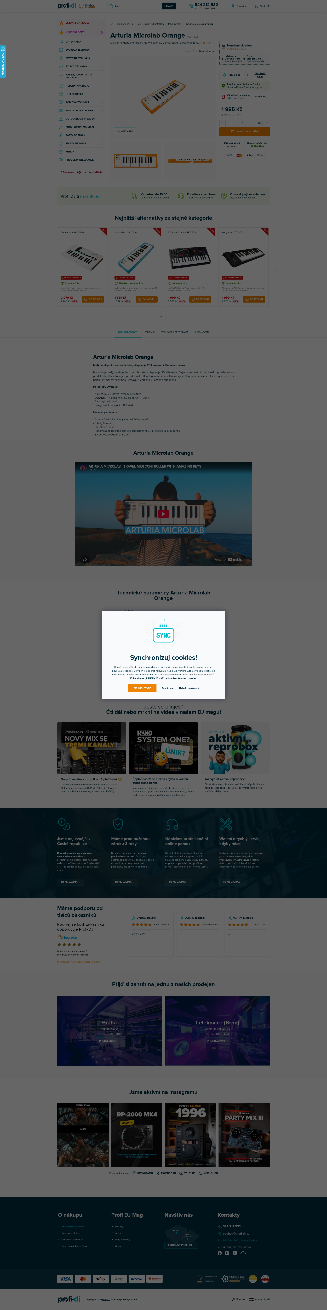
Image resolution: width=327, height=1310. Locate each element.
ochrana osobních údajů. (202, 674)
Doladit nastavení (189, 688)
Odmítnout (168, 688)
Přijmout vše (142, 688)
